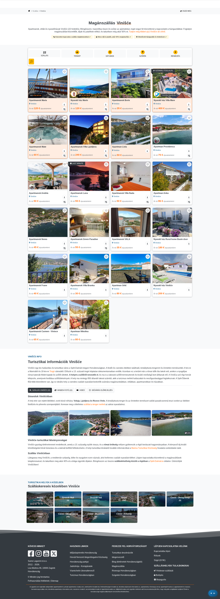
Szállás (35, 11)
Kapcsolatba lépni (162, 551)
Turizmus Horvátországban (82, 575)
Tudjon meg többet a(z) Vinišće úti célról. (147, 32)
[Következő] (63, 83)
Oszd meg (186, 11)
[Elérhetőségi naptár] (64, 109)
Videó (82, 390)
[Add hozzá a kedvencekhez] (64, 71)
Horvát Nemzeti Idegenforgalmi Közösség (88, 557)
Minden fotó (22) (64, 390)
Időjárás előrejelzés (102, 390)
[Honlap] (29, 11)
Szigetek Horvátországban (124, 575)
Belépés (159, 575)
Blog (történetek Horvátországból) (127, 562)
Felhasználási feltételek (38, 581)
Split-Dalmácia (156, 461)
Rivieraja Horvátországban (124, 571)
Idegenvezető (118, 557)
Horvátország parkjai (79, 562)
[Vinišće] (48, 423)
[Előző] (32, 83)
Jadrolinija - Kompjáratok (81, 566)
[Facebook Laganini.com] (31, 553)
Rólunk (157, 556)
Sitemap (54, 581)
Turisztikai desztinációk (122, 553)
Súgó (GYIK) (159, 560)
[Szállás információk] (64, 104)
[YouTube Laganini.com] (46, 553)
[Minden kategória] (31, 61)
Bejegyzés (161, 579)
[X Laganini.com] (54, 553)
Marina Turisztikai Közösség (144, 448)
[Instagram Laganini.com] (39, 553)
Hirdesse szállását (164, 571)
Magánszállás (118, 566)
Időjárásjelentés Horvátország (83, 553)
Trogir (52, 371)
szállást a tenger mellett (94, 404)
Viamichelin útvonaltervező (82, 571)
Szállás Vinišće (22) (41, 390)
